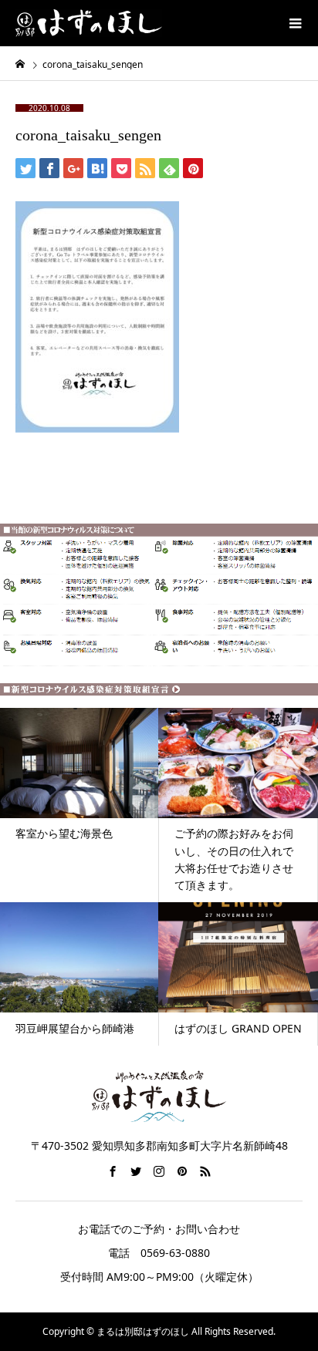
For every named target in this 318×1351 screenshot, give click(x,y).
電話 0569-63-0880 (159, 1252)
